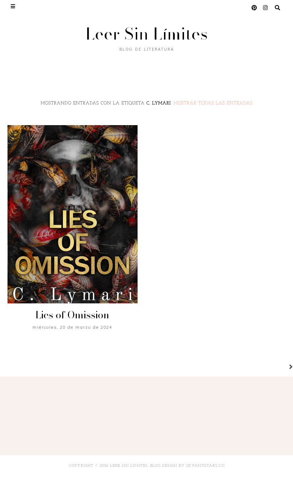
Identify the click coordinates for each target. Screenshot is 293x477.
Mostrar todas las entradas (213, 103)
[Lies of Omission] (73, 214)
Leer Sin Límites (146, 33)
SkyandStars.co (205, 466)
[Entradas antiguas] (282, 367)
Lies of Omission (72, 314)
